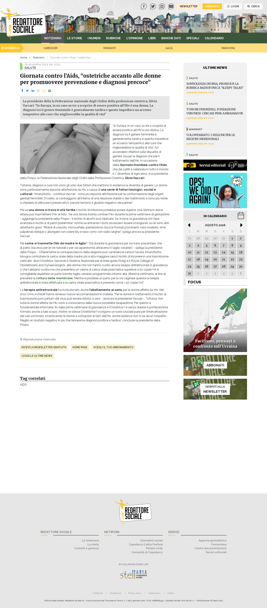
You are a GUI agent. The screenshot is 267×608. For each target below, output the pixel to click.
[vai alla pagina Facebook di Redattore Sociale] (144, 6)
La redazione (90, 540)
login (234, 6)
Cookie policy (154, 593)
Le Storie (74, 38)
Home (23, 57)
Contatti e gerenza (86, 548)
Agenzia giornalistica (212, 540)
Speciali (192, 38)
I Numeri (94, 38)
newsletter (188, 6)
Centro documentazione (210, 548)
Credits (170, 593)
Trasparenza (115, 593)
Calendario (214, 38)
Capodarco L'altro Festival (146, 544)
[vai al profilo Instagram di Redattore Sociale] (162, 6)
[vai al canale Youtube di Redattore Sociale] (171, 6)
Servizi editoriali (216, 552)
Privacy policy (134, 593)
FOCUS (194, 282)
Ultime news (215, 68)
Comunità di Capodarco (147, 552)
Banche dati (171, 38)
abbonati (212, 6)
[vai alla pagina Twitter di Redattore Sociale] (153, 6)
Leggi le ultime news (37, 355)
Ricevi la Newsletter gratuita (44, 347)
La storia (93, 544)
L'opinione (134, 38)
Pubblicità (98, 593)
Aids (23, 384)
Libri (152, 38)
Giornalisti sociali (151, 540)
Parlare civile (154, 548)
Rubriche (113, 38)
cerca (255, 6)
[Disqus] (94, 438)
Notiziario (52, 38)
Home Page (79, 347)
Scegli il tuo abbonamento (113, 347)
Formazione (218, 544)
